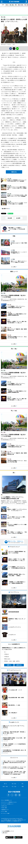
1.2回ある (6, 654)
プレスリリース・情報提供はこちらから (9, 802)
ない (5, 651)
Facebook (8, 795)
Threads (19, 795)
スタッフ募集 (4, 811)
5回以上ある (7, 658)
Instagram (15, 795)
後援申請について (5, 809)
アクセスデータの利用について (7, 803)
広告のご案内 (4, 807)
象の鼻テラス (5, 208)
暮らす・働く (20, 4)
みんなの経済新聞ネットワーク (14, 826)
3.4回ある (6, 656)
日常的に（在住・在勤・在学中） (12, 661)
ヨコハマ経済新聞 (14, 2)
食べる (7, 4)
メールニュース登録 (5, 813)
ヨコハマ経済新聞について (7, 800)
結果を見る (19, 665)
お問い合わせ (4, 805)
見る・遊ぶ (12, 4)
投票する (9, 665)
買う (16, 4)
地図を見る (14, 172)
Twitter (12, 795)
